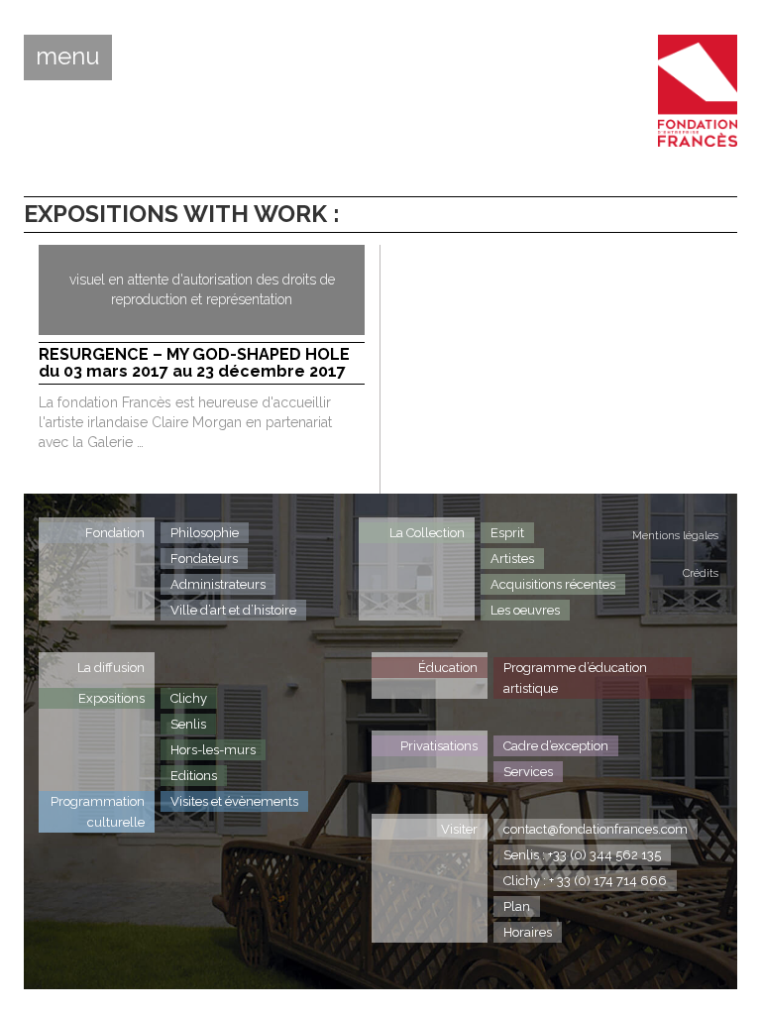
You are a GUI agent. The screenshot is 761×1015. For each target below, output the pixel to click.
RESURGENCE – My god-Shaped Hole (194, 363)
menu (68, 56)
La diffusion (111, 667)
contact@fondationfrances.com (595, 829)
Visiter (459, 829)
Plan (516, 906)
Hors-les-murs (213, 749)
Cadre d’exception (555, 745)
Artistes (512, 558)
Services (528, 771)
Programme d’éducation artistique (575, 678)
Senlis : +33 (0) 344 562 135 (582, 854)
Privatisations (439, 745)
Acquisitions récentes (552, 584)
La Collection (427, 532)
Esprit (507, 532)
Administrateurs (218, 584)
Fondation (115, 532)
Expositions (111, 698)
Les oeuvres (525, 610)
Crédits (700, 573)
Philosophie (204, 532)
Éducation (448, 667)
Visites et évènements (234, 801)
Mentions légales (675, 535)
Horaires (527, 932)
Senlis (188, 724)
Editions (193, 775)
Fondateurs (204, 558)
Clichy (188, 698)
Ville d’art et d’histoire (233, 610)
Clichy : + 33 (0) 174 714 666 (585, 880)
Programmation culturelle (98, 812)
